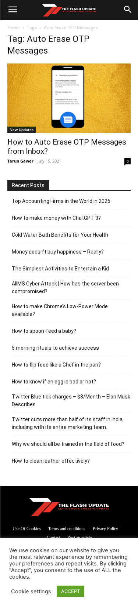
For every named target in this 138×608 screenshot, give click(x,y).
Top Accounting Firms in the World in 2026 (61, 201)
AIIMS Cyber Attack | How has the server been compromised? (65, 287)
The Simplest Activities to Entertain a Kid (60, 269)
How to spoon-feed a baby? (44, 331)
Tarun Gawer (20, 161)
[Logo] (69, 10)
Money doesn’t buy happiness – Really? (58, 252)
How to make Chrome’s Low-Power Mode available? (60, 310)
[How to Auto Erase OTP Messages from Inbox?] (69, 98)
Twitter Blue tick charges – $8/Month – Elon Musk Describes (71, 400)
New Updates (21, 129)
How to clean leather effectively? (51, 461)
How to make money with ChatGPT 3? (56, 218)
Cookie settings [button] (31, 591)
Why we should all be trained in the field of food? (68, 444)
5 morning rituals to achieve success (55, 348)
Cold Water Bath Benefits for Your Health (60, 235)
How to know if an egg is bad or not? (54, 382)
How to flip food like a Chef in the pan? (56, 365)
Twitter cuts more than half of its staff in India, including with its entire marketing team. (68, 423)
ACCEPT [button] (70, 591)
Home (13, 28)
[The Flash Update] (69, 507)
